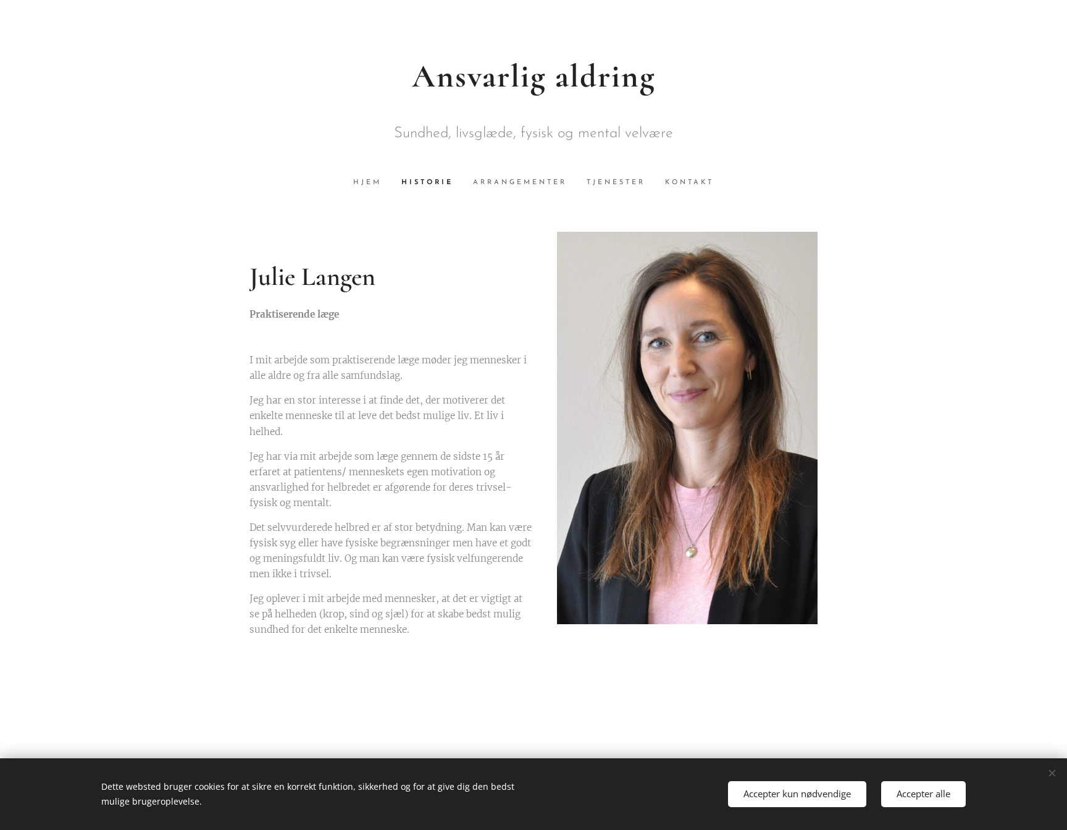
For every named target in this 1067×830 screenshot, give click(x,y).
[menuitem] (372, 182)
